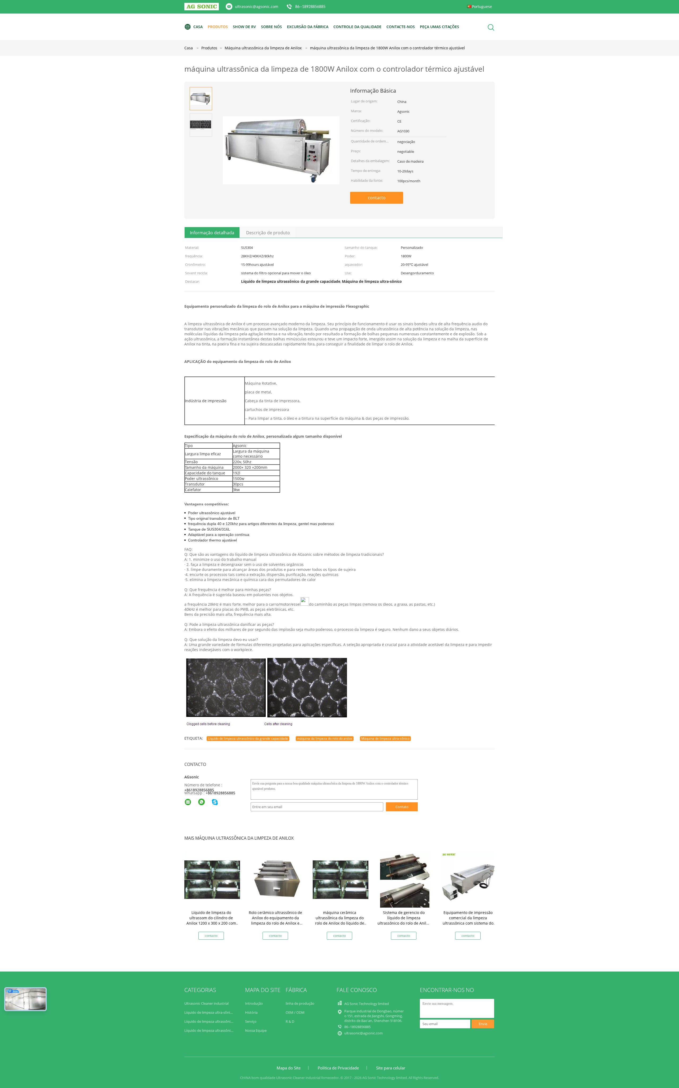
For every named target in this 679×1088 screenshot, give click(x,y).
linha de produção (300, 1003)
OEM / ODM (295, 1012)
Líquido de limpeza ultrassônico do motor (217, 1021)
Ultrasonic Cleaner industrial (206, 1003)
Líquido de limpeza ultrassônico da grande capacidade (248, 738)
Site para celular (390, 1068)
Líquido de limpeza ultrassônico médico (215, 1030)
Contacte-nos (400, 26)
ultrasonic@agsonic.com (256, 6)
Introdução (254, 1003)
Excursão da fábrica (307, 26)
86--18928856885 (310, 7)
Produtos (218, 26)
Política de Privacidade (338, 1068)
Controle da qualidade (357, 26)
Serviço (250, 1021)
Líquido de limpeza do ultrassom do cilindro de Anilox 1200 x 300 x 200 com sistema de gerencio (211, 920)
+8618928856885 (199, 789)
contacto (377, 198)
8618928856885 (221, 792)
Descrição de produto (268, 233)
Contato (401, 806)
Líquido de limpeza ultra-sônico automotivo (218, 1012)
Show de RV (244, 26)
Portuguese (482, 6)
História (251, 1012)
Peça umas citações (439, 26)
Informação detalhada (212, 233)
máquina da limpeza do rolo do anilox (324, 738)
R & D (290, 1021)
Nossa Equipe (256, 1030)
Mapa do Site (289, 1068)
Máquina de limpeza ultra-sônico (385, 738)
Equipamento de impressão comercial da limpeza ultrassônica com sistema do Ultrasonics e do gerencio (468, 920)
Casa (198, 26)
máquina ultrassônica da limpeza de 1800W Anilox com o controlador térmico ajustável (387, 47)
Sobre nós (271, 26)
